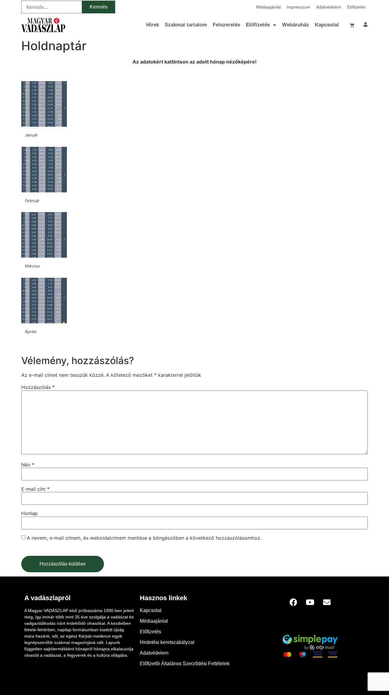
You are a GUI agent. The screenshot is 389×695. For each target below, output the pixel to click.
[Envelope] (326, 602)
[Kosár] (352, 25)
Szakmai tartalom (186, 25)
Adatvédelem (328, 7)
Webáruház (295, 25)
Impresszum (298, 7)
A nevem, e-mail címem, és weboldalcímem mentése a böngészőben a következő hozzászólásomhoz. (144, 537)
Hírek (152, 25)
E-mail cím (35, 489)
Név (27, 464)
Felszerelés (226, 25)
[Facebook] (293, 602)
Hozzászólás (38, 387)
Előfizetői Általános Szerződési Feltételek (184, 663)
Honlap (29, 513)
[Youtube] (310, 602)
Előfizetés (356, 7)
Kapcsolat (327, 25)
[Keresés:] (51, 7)
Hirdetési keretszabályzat (167, 642)
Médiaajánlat (268, 7)
